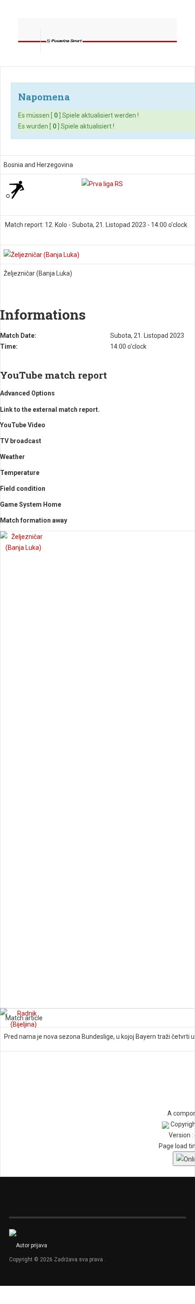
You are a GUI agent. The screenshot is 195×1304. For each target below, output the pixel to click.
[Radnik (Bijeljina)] (23, 1018)
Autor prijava (31, 1245)
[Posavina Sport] (64, 40)
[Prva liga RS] (102, 183)
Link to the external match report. (50, 409)
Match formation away (33, 520)
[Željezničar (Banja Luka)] (41, 254)
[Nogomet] (15, 188)
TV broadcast (20, 441)
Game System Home (30, 504)
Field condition (22, 488)
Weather (12, 456)
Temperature (19, 472)
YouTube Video (22, 425)
